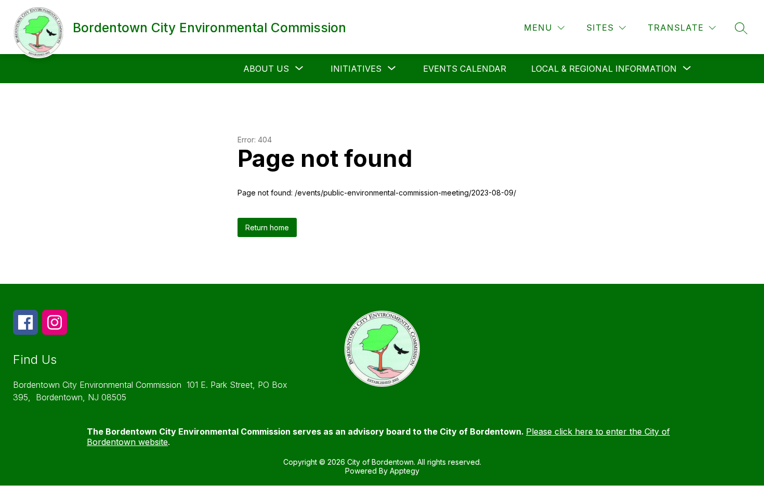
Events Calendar (464, 68)
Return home (267, 227)
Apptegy (404, 470)
